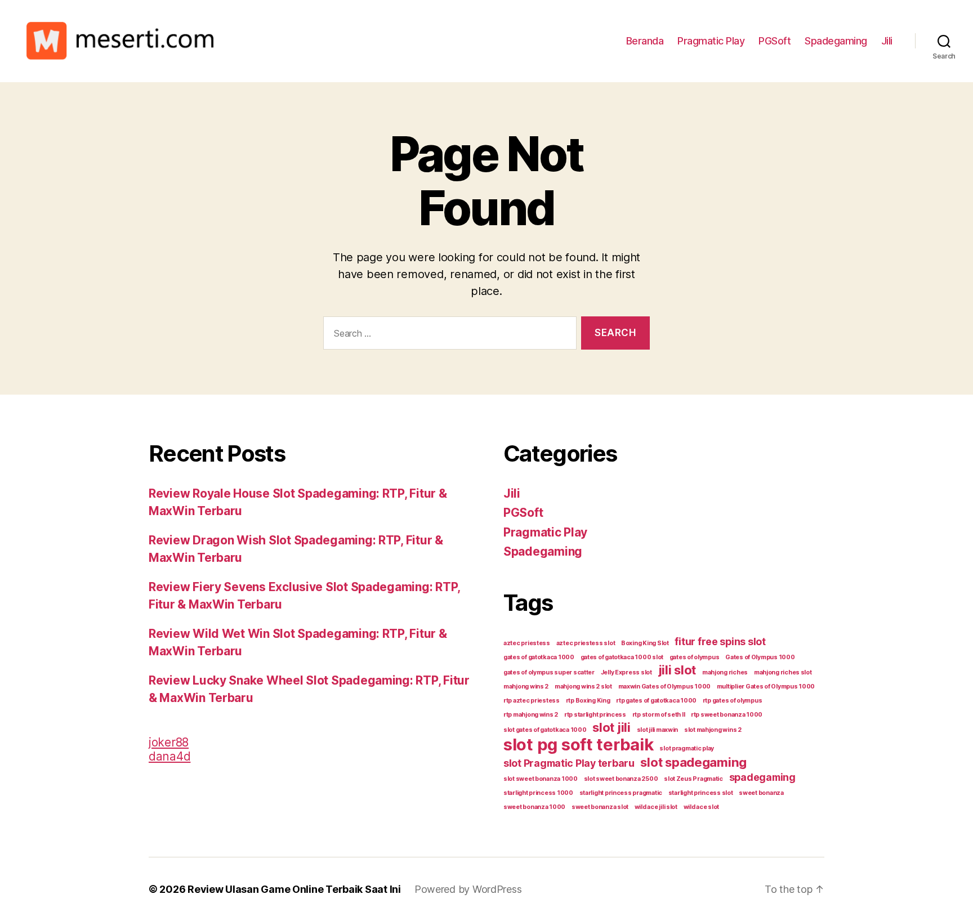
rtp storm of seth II (658, 714)
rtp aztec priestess (531, 700)
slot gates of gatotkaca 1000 (544, 730)
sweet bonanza (761, 793)
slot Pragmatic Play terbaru (569, 763)
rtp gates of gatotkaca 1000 (656, 700)
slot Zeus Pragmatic (693, 779)
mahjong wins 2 (525, 686)
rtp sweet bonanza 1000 (726, 714)
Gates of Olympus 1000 (760, 657)
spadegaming (762, 777)
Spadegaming (836, 41)
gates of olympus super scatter (549, 672)
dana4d (169, 756)
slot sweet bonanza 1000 (540, 779)
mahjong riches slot (783, 672)
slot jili (611, 727)
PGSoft (774, 41)
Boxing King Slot (645, 643)
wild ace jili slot (656, 807)
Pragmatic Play (710, 41)
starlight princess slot (700, 793)
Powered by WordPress (468, 889)
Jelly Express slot (626, 672)
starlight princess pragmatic (620, 793)
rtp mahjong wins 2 (530, 714)
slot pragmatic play (686, 748)
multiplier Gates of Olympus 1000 (766, 686)
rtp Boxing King (588, 700)
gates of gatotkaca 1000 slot (622, 657)
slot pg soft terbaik (578, 744)
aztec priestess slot (585, 643)
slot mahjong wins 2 (713, 730)
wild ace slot (702, 807)
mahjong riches (725, 672)
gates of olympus (695, 657)
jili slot (677, 669)
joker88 (169, 742)
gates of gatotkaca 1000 (538, 657)
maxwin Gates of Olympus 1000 (664, 686)
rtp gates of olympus (732, 700)
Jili (886, 41)
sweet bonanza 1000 (534, 807)
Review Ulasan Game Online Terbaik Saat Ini (294, 889)
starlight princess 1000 (538, 793)
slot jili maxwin (658, 730)
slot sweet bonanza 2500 (621, 779)
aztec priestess (526, 643)
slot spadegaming (693, 762)
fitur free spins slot (720, 641)
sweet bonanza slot (600, 807)
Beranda (645, 41)
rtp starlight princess (595, 714)
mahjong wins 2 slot (583, 686)
